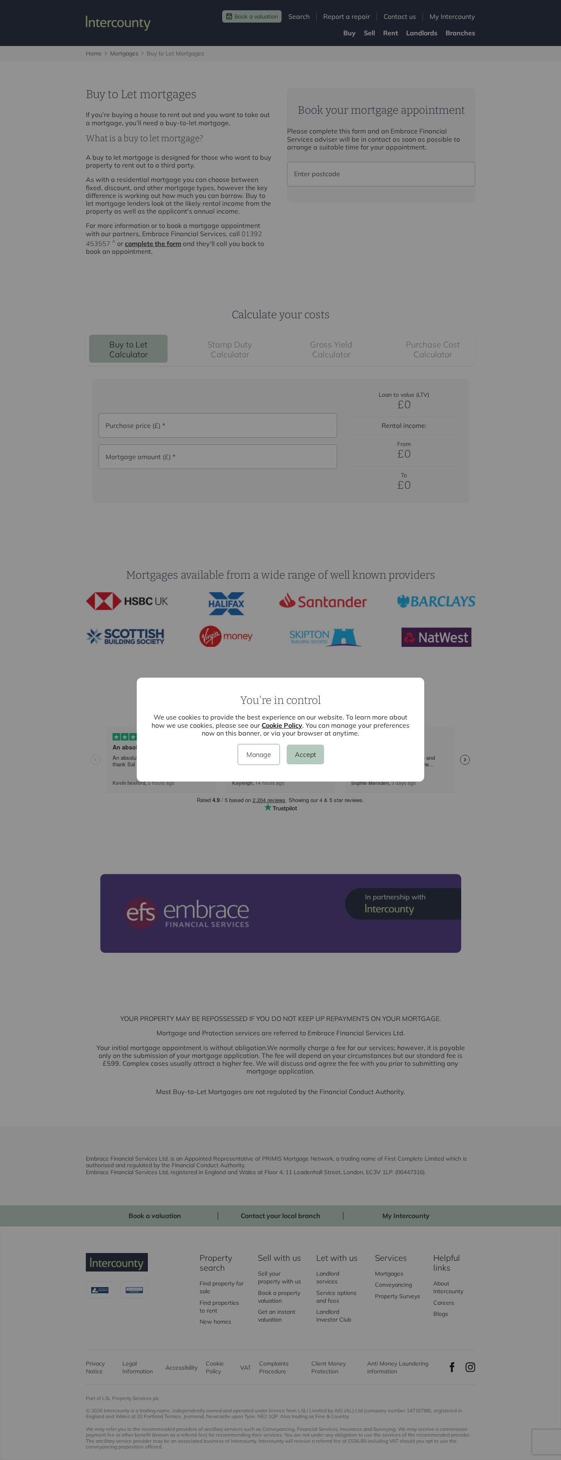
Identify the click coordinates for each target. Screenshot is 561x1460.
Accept (305, 754)
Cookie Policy (282, 725)
